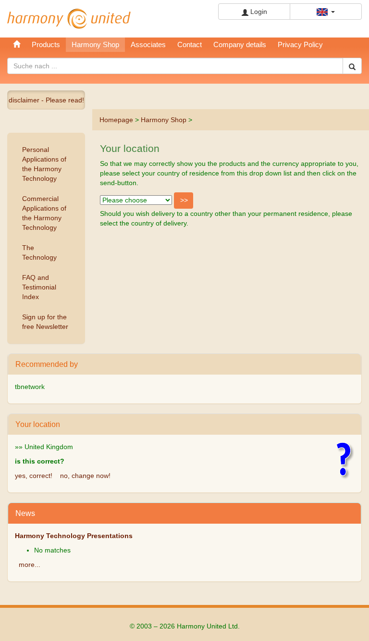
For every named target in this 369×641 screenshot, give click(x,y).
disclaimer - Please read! (46, 100)
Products (46, 44)
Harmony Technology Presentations (74, 536)
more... (29, 564)
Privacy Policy (300, 44)
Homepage (116, 120)
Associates (148, 44)
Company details (239, 44)
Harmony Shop (163, 120)
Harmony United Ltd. (69, 19)
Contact (189, 44)
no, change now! (85, 475)
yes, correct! (33, 475)
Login (257, 11)
